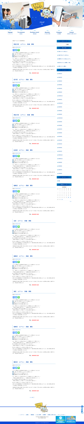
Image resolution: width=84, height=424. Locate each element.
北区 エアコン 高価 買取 (22, 220)
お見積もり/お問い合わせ (72, 32)
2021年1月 (60, 151)
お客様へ (21, 32)
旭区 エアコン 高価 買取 (22, 291)
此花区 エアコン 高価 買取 (23, 150)
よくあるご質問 (47, 32)
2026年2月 (60, 81)
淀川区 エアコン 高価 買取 (23, 79)
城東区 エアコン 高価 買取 (23, 326)
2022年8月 (60, 110)
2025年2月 (60, 92)
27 (70, 197)
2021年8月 (60, 125)
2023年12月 (60, 103)
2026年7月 (60, 73)
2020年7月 (60, 169)
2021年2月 (60, 147)
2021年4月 (60, 140)
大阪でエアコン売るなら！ (63, 51)
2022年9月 (60, 106)
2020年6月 (60, 173)
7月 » (71, 201)
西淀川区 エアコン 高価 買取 (24, 44)
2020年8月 (60, 166)
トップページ (10, 32)
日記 (59, 180)
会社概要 (59, 32)
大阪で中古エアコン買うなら (63, 55)
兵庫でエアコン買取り (62, 66)
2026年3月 (60, 77)
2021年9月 (60, 121)
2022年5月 (60, 114)
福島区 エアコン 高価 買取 (23, 185)
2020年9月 (60, 162)
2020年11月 (60, 158)
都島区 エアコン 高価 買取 (23, 256)
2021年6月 (60, 132)
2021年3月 (60, 143)
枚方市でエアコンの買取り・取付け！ (65, 62)
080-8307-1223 (35, 73)
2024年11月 (60, 95)
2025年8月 (60, 84)
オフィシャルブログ (61, 414)
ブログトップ (64, 41)
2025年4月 (60, 88)
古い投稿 (31, 397)
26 (68, 197)
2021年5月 (60, 136)
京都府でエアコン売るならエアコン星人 (65, 58)
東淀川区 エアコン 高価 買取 (24, 115)
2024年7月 (60, 99)
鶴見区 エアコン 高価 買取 (23, 362)
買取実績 (34, 32)
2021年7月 (60, 129)
